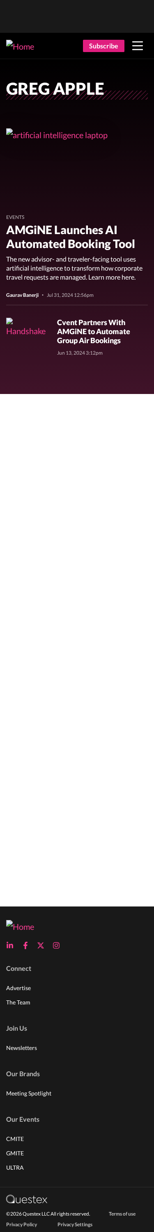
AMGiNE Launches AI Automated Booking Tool (70, 236)
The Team (18, 1002)
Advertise (18, 987)
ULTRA (15, 1167)
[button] (137, 46)
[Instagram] (59, 945)
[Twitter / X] (43, 945)
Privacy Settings (74, 1224)
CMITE (15, 1138)
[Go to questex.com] (26, 1199)
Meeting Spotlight (28, 1093)
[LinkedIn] (12, 945)
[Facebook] (28, 945)
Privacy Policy (21, 1224)
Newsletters (21, 1047)
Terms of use (122, 1214)
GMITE (15, 1153)
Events (15, 217)
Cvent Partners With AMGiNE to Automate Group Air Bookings (93, 331)
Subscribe (103, 46)
